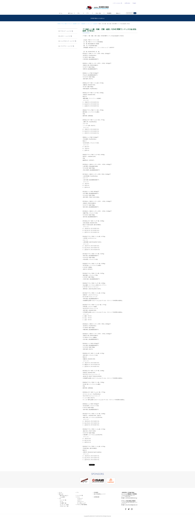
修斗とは (70, 13)
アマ (87, 13)
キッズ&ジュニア (81, 503)
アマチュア (80, 498)
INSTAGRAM (132, 509)
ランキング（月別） (64, 504)
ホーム (60, 13)
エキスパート (80, 501)
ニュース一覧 (63, 500)
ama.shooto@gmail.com (131, 505)
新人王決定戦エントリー (100, 494)
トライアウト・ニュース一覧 (67, 46)
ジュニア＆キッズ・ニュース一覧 (68, 41)
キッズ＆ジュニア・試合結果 (91, 23)
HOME (59, 23)
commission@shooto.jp (131, 498)
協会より (118, 13)
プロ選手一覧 (63, 503)
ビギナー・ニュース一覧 (66, 36)
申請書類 (109, 13)
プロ (78, 13)
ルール (61, 501)
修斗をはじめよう (64, 495)
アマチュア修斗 (64, 23)
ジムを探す (62, 497)
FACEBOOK (125, 509)
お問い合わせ (127, 3)
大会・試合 (98, 13)
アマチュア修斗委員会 (81, 504)
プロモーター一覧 (64, 506)
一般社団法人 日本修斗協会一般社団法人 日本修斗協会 (97, 8)
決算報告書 (96, 497)
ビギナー (79, 500)
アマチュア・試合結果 (72, 23)
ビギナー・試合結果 (81, 23)
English (134, 3)
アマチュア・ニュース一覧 (66, 31)
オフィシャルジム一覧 (118, 3)
